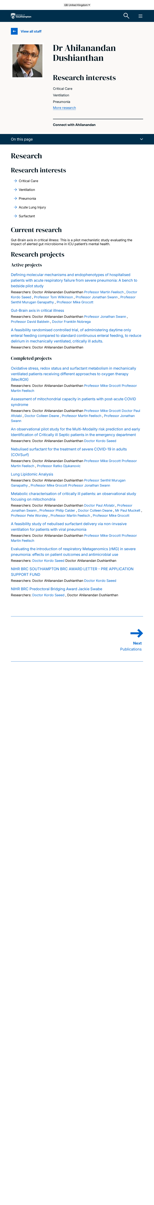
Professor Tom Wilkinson (53, 297)
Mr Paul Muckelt (127, 510)
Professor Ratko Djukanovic (59, 466)
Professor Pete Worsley (29, 515)
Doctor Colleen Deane (42, 416)
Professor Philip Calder (57, 510)
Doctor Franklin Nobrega (71, 322)
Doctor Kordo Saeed (100, 441)
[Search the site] (127, 16)
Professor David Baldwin (30, 322)
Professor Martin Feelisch (104, 292)
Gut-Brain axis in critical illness (37, 310)
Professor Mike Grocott (75, 302)
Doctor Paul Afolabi (99, 505)
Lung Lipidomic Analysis (32, 474)
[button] (77, 139)
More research (64, 108)
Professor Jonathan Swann (97, 297)
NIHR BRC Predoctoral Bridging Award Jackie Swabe (56, 589)
